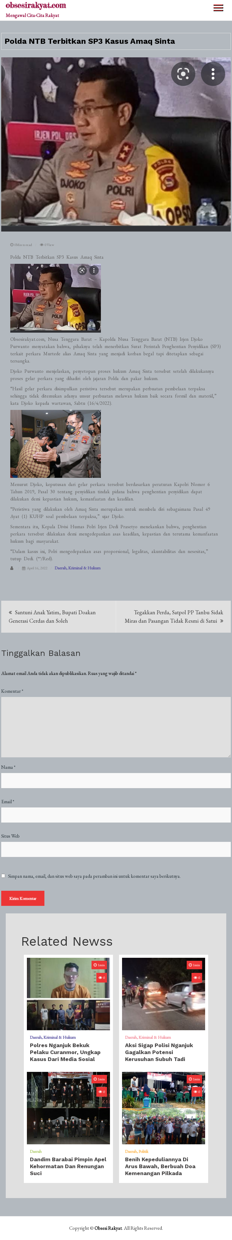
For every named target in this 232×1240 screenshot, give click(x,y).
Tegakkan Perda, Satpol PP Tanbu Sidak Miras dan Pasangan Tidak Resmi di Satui (174, 616)
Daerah (60, 568)
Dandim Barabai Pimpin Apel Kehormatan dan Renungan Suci (68, 1166)
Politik (143, 1151)
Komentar (12, 691)
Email (7, 801)
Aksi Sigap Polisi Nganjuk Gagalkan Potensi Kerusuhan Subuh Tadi (159, 1052)
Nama (8, 767)
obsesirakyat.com (36, 5)
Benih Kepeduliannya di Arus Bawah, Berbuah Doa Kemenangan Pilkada (160, 1166)
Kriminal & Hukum (84, 568)
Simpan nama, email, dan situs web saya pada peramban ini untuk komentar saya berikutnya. (94, 876)
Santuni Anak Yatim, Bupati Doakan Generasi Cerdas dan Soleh (52, 616)
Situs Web (10, 836)
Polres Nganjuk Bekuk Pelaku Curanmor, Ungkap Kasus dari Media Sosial (65, 1052)
